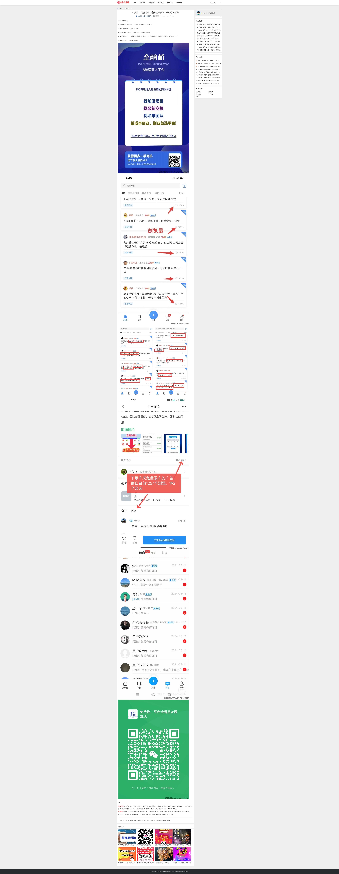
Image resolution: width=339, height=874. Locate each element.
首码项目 (152, 2)
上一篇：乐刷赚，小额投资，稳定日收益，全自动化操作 (133, 820)
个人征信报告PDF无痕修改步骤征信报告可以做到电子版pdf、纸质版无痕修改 (220, 30)
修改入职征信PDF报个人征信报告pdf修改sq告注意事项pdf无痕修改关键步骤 (219, 38)
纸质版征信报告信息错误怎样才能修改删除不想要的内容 (213, 50)
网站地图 (185, 871)
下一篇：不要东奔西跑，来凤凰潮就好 (159, 820)
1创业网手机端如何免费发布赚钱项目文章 (210, 75)
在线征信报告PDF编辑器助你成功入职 (208, 41)
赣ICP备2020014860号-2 (175, 871)
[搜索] (220, 2)
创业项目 (161, 2)
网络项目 (170, 2)
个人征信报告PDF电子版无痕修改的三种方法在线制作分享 (214, 47)
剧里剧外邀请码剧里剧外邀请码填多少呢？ (210, 66)
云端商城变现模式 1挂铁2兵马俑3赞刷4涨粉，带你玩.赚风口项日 (217, 80)
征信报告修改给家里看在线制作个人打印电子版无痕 (212, 27)
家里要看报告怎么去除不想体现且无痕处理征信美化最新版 (214, 33)
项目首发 (142, 2)
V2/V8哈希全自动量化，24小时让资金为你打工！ (212, 69)
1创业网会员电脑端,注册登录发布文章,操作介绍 (211, 77)
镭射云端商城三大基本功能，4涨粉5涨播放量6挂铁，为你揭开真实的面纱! (219, 61)
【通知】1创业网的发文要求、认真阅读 (209, 63)
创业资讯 (179, 2)
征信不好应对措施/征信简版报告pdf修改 (209, 44)
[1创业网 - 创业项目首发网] (117, 8)
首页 (134, 2)
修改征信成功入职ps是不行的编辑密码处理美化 (211, 24)
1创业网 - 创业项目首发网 (144, 16)
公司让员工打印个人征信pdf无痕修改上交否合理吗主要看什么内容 (216, 36)
